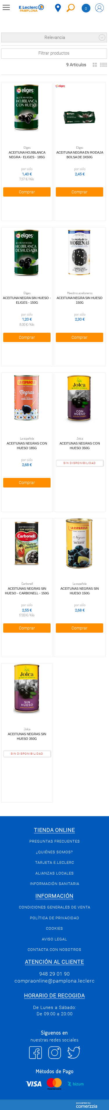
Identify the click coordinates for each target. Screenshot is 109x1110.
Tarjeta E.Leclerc (54, 862)
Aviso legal (54, 939)
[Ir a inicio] (31, 9)
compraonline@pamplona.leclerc (55, 981)
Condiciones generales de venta (54, 907)
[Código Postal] (58, 8)
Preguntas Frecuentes (54, 841)
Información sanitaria (54, 883)
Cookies (54, 928)
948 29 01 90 (54, 974)
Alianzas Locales (54, 873)
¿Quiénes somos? (54, 852)
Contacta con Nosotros (54, 949)
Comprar (27, 192)
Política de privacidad (54, 918)
